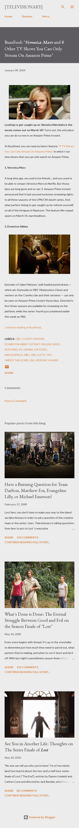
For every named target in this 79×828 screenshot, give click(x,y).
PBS (33, 354)
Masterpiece (14, 354)
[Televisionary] (24, 7)
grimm (28, 349)
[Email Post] (7, 368)
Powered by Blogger (41, 817)
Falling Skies (50, 344)
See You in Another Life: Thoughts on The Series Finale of (39, 747)
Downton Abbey (16, 344)
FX (20, 349)
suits (41, 354)
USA (32, 360)
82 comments (27, 790)
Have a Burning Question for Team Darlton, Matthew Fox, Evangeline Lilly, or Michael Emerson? (36, 490)
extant (35, 344)
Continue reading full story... (27, 542)
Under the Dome (16, 360)
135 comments (27, 667)
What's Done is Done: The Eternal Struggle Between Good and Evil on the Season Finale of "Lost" (37, 620)
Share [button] (9, 372)
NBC (27, 354)
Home (8, 16)
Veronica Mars (47, 360)
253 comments (27, 537)
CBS (18, 338)
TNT (49, 354)
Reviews (27, 16)
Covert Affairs (33, 338)
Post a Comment (15, 401)
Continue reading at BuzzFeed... (23, 327)
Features (11, 349)
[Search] (63, 7)
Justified (40, 349)
